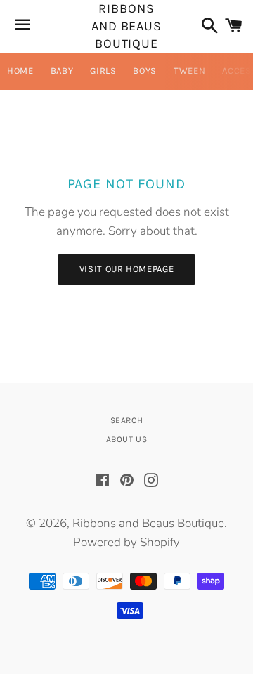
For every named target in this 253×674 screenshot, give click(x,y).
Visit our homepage (126, 269)
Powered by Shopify (126, 542)
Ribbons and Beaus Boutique (126, 26)
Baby (62, 70)
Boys (145, 70)
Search (126, 420)
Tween (189, 70)
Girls (103, 70)
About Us (127, 439)
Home (20, 70)
